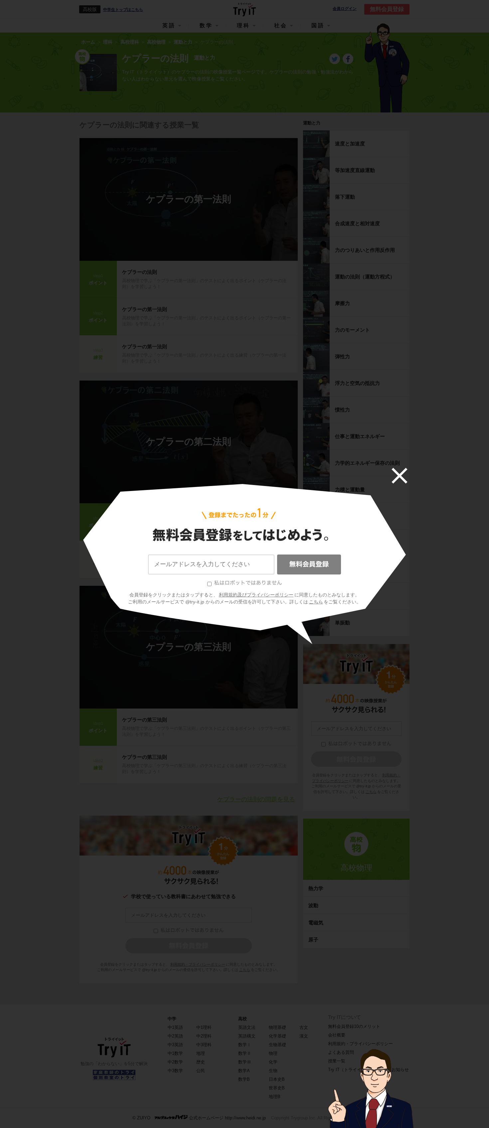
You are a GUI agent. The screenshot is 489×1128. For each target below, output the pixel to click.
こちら (316, 601)
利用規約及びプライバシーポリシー (256, 594)
